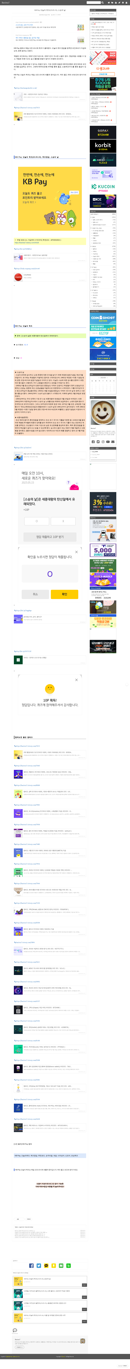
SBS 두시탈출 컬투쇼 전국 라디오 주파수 (103, 30)
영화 (103, 217)
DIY (104, 279)
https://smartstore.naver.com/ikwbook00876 (27, 22)
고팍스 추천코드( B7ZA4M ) (99, 97)
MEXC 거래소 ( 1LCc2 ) (98, 106)
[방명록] (116, 2)
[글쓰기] (119, 2)
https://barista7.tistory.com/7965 (28, 805)
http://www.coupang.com (22, 35)
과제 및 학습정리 (104, 306)
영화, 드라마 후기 (104, 220)
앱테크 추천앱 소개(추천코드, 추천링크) (103, 13)
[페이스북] (31, 1265)
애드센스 (104, 295)
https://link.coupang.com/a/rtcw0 (28, 268)
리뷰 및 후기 (104, 269)
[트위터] (39, 1265)
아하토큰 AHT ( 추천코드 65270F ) (101, 120)
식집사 (104, 274)
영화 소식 (104, 222)
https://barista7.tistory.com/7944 (28, 883)
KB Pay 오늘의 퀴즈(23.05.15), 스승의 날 (50, 10)
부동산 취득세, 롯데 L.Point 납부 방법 (102, 35)
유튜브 (104, 297)
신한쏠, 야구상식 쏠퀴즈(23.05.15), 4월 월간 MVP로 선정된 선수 (29, 1234)
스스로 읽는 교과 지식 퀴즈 (24, 25)
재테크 (16, 1227)
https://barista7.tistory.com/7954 (28, 864)
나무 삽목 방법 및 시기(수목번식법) (101, 32)
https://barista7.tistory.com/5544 (28, 1099)
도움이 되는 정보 (103, 228)
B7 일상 (103, 267)
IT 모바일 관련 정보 (104, 230)
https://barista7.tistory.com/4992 (28, 982)
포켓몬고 (104, 272)
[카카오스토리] (53, 1265)
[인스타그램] (103, 442)
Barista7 (5, 2)
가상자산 (104, 254)
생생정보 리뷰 (104, 243)
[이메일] (112, 442)
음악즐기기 (104, 287)
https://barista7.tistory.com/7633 (28, 108)
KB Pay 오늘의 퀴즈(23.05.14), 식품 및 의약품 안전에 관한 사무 (29, 1235)
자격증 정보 (104, 303)
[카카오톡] (46, 1265)
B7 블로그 (103, 290)
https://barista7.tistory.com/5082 (28, 1080)
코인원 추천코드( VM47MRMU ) (100, 111)
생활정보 (104, 233)
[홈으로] (109, 2)
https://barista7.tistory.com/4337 (28, 1001)
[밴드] (68, 1265)
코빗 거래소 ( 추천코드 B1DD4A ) (101, 102)
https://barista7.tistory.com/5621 (28, 962)
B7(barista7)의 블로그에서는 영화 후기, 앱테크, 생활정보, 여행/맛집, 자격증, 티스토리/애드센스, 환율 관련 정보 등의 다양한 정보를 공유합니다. (47, 1342)
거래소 (104, 251)
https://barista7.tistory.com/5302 (28, 1021)
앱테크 (104, 249)
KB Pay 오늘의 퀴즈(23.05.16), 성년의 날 (24, 1231)
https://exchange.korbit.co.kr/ (26, 88)
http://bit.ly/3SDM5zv (24, 249)
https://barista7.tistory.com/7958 (28, 824)
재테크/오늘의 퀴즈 (45, 14)
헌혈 (104, 238)
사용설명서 (104, 235)
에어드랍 (104, 261)
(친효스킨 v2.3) (16, 1356)
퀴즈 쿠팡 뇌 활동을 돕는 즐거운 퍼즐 (28, 38)
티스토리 (104, 292)
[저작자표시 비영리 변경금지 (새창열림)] (34, 1219)
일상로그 (104, 284)
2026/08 (103, 378)
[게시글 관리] (23, 1219)
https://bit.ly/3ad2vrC (24, 448)
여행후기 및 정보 (104, 277)
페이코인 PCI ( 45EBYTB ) (99, 115)
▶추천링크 (95, 99)
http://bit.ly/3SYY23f (23, 651)
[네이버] (61, 1265)
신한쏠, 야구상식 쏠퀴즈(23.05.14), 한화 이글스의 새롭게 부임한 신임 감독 (31, 1237)
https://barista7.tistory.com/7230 (28, 903)
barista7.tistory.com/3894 (25, 942)
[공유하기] (20, 1219)
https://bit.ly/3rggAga (23, 610)
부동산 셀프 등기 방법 (98, 27)
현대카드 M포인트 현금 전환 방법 (101, 38)
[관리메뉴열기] (127, 684)
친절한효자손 (9, 1356)
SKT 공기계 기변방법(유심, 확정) (101, 41)
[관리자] (123, 2)
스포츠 (104, 240)
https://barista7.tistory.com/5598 (28, 1060)
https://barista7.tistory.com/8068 (28, 785)
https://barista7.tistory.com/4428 (27, 243)
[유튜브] (108, 442)
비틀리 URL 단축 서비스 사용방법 (101, 47)
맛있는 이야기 (104, 282)
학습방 (103, 301)
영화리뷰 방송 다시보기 (104, 224)
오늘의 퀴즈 (21, 1227)
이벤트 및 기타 (104, 259)
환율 (104, 264)
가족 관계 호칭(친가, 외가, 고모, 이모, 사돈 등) (102, 23)
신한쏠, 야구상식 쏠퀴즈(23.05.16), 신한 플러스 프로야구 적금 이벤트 (30, 1232)
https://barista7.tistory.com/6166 (28, 1040)
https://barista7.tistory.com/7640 (28, 766)
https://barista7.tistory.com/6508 (28, 923)
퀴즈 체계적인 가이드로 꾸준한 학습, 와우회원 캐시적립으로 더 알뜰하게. (36, 40)
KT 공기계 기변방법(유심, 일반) (100, 44)
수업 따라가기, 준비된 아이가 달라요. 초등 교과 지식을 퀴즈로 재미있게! (36, 27)
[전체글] (112, 2)
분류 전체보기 (103, 214)
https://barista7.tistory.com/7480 (28, 844)
